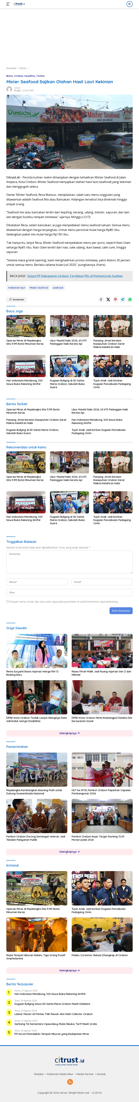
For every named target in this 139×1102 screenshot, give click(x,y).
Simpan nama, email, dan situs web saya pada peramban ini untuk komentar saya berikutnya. (63, 601)
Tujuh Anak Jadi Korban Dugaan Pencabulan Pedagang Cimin (112, 384)
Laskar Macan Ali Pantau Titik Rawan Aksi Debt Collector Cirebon (53, 1014)
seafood (58, 287)
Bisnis (9, 75)
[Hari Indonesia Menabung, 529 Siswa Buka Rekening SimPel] (26, 366)
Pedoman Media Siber (60, 1074)
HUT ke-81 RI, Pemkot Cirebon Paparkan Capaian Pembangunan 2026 (101, 792)
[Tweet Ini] (108, 299)
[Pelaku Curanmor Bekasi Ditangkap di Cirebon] (102, 934)
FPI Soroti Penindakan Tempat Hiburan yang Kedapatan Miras (51, 1034)
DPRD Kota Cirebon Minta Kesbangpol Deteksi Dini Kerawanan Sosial (102, 719)
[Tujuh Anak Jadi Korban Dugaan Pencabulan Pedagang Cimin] (113, 366)
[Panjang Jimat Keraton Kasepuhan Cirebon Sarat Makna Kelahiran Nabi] (113, 326)
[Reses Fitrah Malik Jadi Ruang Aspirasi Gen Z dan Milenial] (102, 651)
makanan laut (16, 287)
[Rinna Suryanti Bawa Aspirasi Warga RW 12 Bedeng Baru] (36, 651)
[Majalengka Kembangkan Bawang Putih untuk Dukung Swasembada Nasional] (36, 770)
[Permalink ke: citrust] (9, 89)
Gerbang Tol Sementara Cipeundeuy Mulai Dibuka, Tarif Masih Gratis (55, 1024)
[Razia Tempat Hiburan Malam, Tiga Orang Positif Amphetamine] (36, 934)
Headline (29, 75)
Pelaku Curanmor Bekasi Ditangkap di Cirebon (100, 955)
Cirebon (18, 75)
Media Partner (85, 1074)
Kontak (101, 1074)
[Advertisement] (69, 35)
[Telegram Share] (122, 299)
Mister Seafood (39, 287)
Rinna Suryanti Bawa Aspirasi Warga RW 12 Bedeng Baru (32, 673)
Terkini (40, 75)
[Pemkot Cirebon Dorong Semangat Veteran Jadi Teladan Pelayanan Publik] (36, 816)
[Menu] (8, 4)
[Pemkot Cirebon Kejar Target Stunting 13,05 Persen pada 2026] (102, 816)
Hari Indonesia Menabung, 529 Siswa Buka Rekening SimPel (24, 382)
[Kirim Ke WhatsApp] (130, 299)
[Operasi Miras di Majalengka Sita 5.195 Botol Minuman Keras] (26, 326)
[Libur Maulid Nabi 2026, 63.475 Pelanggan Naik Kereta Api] (69, 326)
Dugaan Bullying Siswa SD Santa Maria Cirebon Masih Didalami (52, 1004)
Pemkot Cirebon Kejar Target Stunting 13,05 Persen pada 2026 (98, 838)
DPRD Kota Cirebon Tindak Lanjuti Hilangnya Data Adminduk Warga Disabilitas (36, 719)
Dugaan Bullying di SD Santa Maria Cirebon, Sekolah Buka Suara (67, 384)
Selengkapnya (68, 733)
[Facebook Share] (101, 299)
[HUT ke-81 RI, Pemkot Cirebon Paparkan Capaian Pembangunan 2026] (102, 770)
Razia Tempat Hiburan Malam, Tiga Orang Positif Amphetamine (35, 957)
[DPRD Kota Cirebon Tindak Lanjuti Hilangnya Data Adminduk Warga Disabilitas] (36, 697)
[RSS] (70, 1082)
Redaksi (39, 1074)
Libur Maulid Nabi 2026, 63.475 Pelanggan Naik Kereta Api (68, 342)
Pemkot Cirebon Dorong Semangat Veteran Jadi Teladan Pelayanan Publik (35, 838)
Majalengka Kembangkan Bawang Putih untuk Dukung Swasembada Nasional (34, 792)
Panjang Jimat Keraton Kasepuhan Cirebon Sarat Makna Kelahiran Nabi (109, 344)
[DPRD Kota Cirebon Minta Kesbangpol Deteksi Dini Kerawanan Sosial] (102, 697)
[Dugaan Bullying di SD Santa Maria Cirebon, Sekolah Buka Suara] (69, 366)
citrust (17, 87)
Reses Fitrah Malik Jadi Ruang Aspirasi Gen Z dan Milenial (101, 673)
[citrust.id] (18, 4)
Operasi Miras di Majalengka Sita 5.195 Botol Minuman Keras (25, 342)
